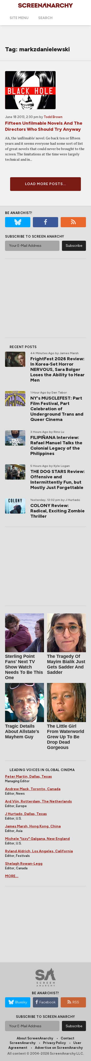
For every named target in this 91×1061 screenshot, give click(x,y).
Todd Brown (53, 117)
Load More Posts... (45, 184)
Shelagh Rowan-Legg (23, 863)
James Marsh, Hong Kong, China (33, 826)
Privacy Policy (54, 1043)
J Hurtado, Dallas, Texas (26, 814)
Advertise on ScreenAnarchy (59, 1048)
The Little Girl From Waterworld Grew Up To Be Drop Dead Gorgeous (65, 737)
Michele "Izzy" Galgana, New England (37, 839)
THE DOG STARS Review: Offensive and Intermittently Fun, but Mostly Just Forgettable (57, 479)
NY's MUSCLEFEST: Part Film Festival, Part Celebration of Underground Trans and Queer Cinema (56, 408)
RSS (76, 1002)
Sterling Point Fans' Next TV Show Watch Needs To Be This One (24, 667)
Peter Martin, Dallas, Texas (28, 776)
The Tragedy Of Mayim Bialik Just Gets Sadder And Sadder (66, 664)
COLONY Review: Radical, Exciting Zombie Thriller (57, 511)
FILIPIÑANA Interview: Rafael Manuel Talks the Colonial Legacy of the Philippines (56, 445)
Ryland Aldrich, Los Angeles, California (39, 851)
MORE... (11, 876)
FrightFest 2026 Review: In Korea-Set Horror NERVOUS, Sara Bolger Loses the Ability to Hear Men (57, 369)
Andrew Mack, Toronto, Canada (32, 789)
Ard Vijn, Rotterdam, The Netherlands (38, 801)
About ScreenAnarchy (35, 1038)
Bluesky (21, 1002)
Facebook (47, 1002)
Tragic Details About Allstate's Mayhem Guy (22, 731)
